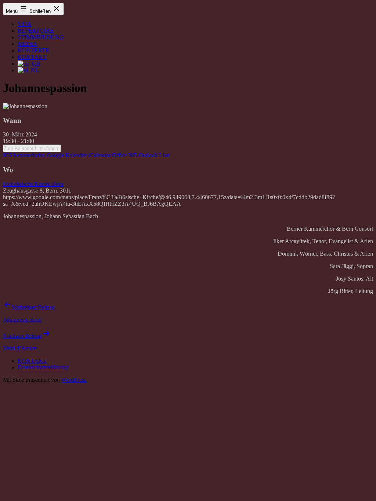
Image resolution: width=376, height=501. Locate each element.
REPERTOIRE (36, 31)
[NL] (28, 70)
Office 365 (124, 155)
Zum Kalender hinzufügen (31, 148)
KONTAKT (32, 57)
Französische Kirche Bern (33, 184)
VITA (25, 24)
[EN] (29, 64)
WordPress (73, 380)
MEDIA (27, 44)
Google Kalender (67, 155)
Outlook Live (154, 155)
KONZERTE (33, 50)
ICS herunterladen (24, 155)
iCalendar (99, 155)
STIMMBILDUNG (41, 37)
